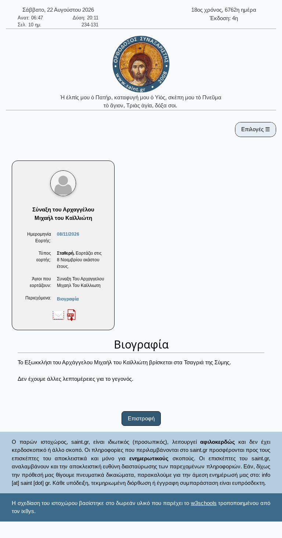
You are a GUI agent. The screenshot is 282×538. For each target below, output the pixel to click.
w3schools (204, 503)
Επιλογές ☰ (255, 129)
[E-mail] (58, 314)
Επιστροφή (141, 418)
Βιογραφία (68, 299)
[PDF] (71, 314)
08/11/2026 (68, 234)
